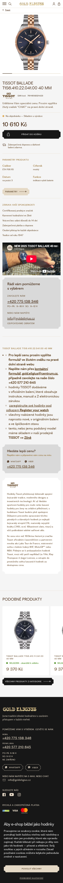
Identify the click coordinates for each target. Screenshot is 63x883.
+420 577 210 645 (16, 747)
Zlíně (27, 437)
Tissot (7, 10)
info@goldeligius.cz (21, 318)
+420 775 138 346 (22, 301)
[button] (34, 407)
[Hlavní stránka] (31, 4)
